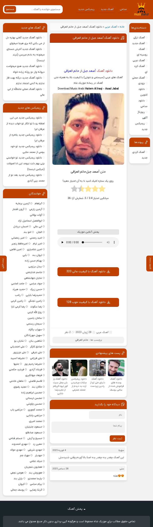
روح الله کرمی (35, 312)
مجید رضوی (19, 387)
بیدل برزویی (35, 266)
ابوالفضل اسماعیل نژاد (30, 221)
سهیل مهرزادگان (33, 335)
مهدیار (38, 455)
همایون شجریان (33, 467)
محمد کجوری (35, 410)
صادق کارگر (36, 346)
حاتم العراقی (81, 340)
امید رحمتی (36, 238)
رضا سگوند (36, 307)
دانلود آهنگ (105, 71)
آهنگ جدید (107, 9)
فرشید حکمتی (16, 369)
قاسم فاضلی (35, 381)
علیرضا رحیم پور (33, 364)
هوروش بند (35, 473)
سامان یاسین (35, 318)
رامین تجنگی (35, 301)
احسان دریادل (20, 226)
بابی (25, 255)
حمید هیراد (19, 289)
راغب (18, 295)
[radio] (102, 190)
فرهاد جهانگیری (33, 375)
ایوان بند (37, 255)
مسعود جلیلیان (33, 427)
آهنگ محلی (138, 78)
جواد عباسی (35, 283)
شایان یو (19, 341)
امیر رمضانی (17, 238)
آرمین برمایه (22, 203)
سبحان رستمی (34, 324)
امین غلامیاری (34, 249)
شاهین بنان (35, 341)
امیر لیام (37, 243)
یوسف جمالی (17, 490)
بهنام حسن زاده (33, 261)
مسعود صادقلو (34, 432)
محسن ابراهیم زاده (31, 392)
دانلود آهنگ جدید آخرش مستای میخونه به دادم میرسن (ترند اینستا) (26, 54)
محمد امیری (35, 421)
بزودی (141, 83)
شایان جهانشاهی (33, 278)
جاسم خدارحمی (34, 272)
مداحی (123, 9)
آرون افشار (18, 209)
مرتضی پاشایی (34, 415)
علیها (16, 364)
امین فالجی (16, 249)
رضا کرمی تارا (18, 307)
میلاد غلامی (36, 461)
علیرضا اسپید (17, 358)
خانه (122, 27)
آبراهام (38, 203)
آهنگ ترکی (139, 37)
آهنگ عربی (111, 27)
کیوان (21, 484)
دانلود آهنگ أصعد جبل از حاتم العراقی (96, 38)
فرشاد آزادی (35, 369)
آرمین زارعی (35, 209)
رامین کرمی (17, 301)
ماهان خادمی (17, 381)
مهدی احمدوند (20, 444)
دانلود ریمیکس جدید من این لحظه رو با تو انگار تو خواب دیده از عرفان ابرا (25, 123)
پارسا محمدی (35, 478)
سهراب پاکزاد (35, 329)
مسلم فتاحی (15, 438)
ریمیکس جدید (86, 9)
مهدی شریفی (35, 450)
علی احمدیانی (17, 346)
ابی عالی (37, 226)
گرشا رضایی (36, 490)
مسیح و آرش (34, 438)
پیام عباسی (36, 484)
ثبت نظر (117, 438)
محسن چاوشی (34, 404)
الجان (39, 232)
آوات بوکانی (36, 215)
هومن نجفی (17, 473)
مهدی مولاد (16, 450)
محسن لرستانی (34, 398)
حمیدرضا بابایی (34, 295)
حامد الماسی (17, 283)
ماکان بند (37, 387)
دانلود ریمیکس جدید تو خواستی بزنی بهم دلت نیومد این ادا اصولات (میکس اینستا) (25, 163)
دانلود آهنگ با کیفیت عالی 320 (85, 271)
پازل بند (18, 478)
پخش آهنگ (75, 509)
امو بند (27, 232)
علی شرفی (36, 352)
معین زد (37, 444)
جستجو (10, 9)
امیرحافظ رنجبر (19, 243)
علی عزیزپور (19, 352)
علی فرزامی (36, 358)
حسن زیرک (36, 289)
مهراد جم (25, 455)
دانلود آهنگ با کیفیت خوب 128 (86, 302)
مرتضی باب (16, 410)
